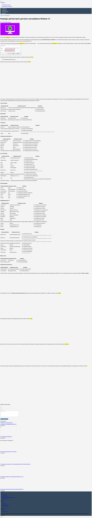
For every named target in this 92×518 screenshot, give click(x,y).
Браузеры (4, 503)
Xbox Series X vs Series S (7, 6)
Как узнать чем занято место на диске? (8, 451)
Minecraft (4, 13)
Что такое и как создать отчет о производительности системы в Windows (15, 464)
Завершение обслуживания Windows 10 (8, 424)
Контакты (4, 494)
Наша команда (5, 495)
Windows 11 (4, 8)
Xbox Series (4, 10)
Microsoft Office (5, 11)
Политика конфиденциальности (8, 497)
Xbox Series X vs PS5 (6, 4)
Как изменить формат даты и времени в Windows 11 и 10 (11, 476)
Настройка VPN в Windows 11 (6, 436)
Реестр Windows (5, 506)
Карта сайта (4, 498)
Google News (4, 511)
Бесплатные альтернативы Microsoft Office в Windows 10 (11, 489)
